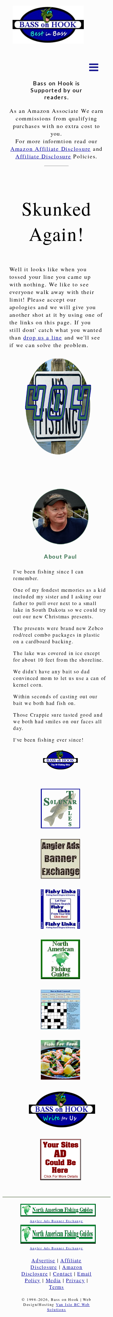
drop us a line (42, 337)
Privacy (75, 1280)
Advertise (43, 1260)
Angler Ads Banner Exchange (56, 1221)
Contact (62, 1273)
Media (53, 1280)
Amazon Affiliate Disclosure (50, 148)
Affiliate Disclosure (43, 156)
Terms (56, 1286)
